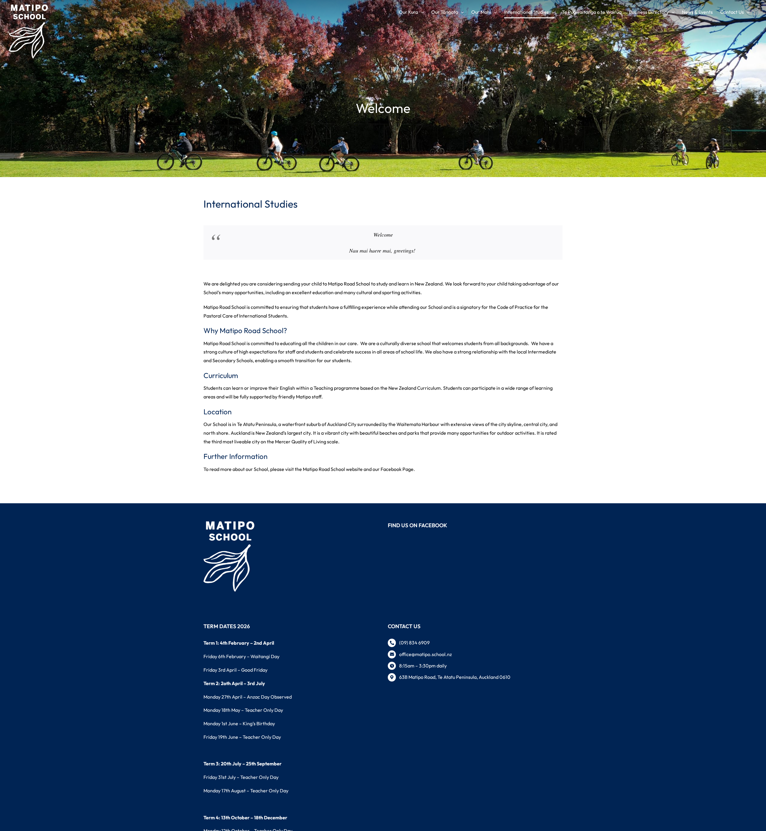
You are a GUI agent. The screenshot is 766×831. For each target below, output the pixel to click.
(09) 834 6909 (414, 643)
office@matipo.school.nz (425, 654)
